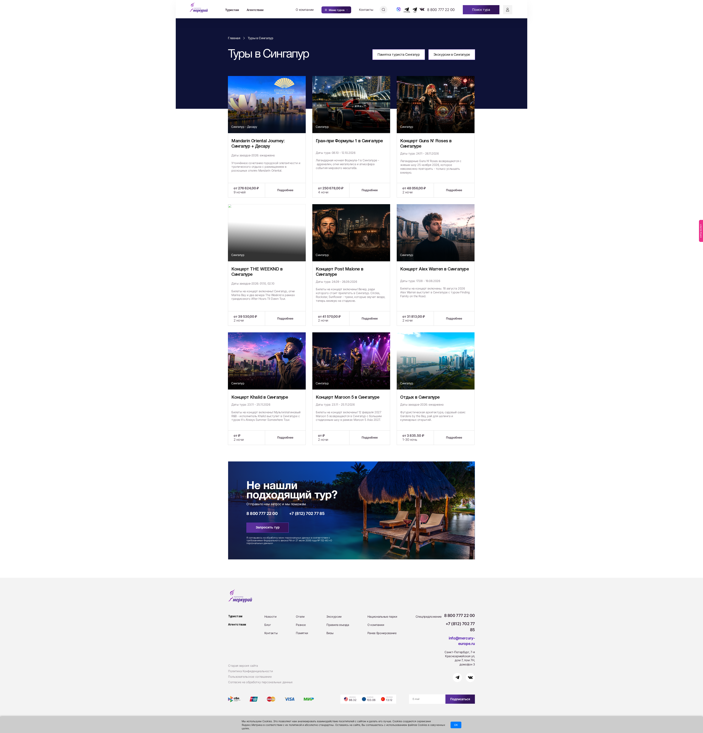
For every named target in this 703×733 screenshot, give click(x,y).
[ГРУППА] (403, 9)
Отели (300, 616)
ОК (456, 724)
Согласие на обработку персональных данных (260, 682)
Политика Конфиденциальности (250, 671)
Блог (267, 625)
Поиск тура (481, 10)
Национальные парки (382, 616)
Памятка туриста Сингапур (398, 54)
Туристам (232, 10)
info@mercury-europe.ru (462, 641)
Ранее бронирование (382, 633)
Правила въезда (337, 625)
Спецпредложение (429, 616)
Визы (330, 633)
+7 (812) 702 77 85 (307, 513)
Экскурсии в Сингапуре (452, 54)
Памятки (302, 633)
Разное (301, 625)
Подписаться (460, 699)
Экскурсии (334, 616)
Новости (270, 616)
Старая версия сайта (243, 665)
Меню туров (337, 10)
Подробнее (285, 190)
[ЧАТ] (412, 9)
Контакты (366, 10)
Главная (234, 38)
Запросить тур (268, 527)
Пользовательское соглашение (249, 676)
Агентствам (255, 10)
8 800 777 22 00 (441, 10)
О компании (305, 10)
